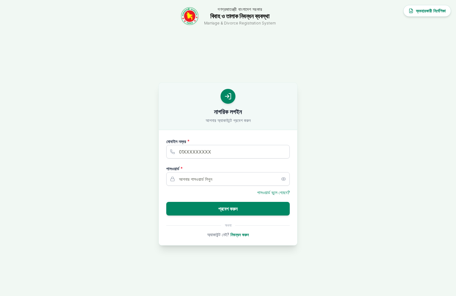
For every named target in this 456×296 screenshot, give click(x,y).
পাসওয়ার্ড (174, 168)
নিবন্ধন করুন (239, 234)
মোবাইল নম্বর (178, 141)
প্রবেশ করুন (228, 209)
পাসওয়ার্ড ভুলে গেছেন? (273, 192)
